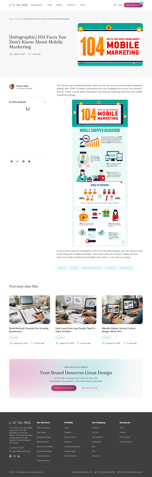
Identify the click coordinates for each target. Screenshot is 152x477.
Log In (120, 5)
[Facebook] (10, 456)
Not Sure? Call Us (89, 388)
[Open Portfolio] (63, 5)
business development (91, 268)
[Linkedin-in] (18, 456)
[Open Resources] (76, 5)
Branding (18, 19)
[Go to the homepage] (18, 5)
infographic (110, 268)
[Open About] (86, 5)
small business (126, 268)
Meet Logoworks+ (133, 5)
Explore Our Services (64, 388)
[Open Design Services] (43, 5)
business (74, 268)
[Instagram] (14, 456)
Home (11, 19)
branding (62, 268)
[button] (44, 102)
